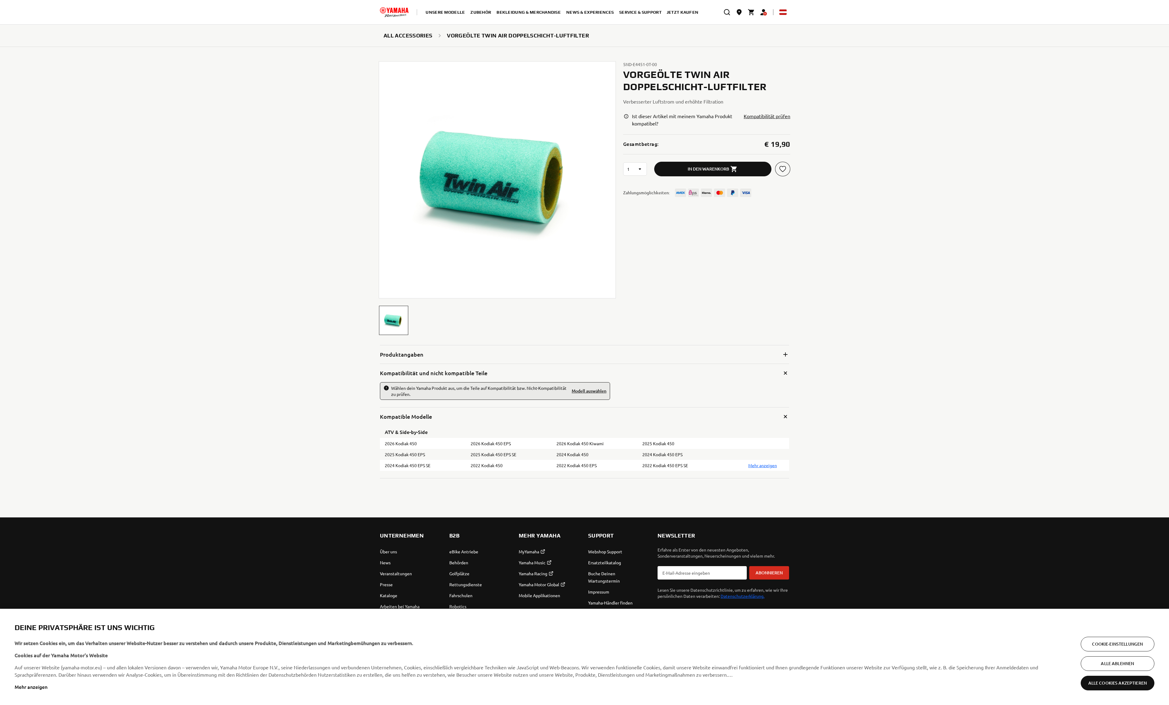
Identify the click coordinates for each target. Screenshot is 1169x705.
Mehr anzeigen (31, 686)
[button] (393, 320)
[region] (584, 657)
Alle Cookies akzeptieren (1117, 683)
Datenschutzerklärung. (742, 596)
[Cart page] (751, 12)
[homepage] (394, 12)
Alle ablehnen (1117, 663)
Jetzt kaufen (682, 12)
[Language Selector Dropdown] (783, 12)
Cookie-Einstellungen (1117, 644)
